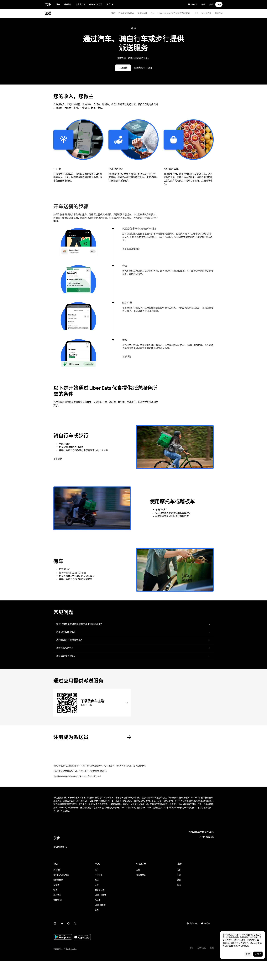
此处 (258, 943)
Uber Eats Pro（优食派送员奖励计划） (174, 13)
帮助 (203, 4)
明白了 (258, 954)
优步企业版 (80, 4)
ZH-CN (194, 4)
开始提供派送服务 (126, 13)
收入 (152, 13)
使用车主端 (142, 13)
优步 (47, 4)
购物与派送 (202, 177)
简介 (108, 4)
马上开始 (122, 67)
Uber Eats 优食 (96, 4)
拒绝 (248, 954)
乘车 (58, 4)
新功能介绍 (206, 13)
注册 (219, 4)
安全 (196, 13)
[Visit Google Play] (63, 937)
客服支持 (218, 13)
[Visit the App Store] (82, 937)
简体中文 (194, 923)
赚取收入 (68, 4)
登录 (211, 4)
